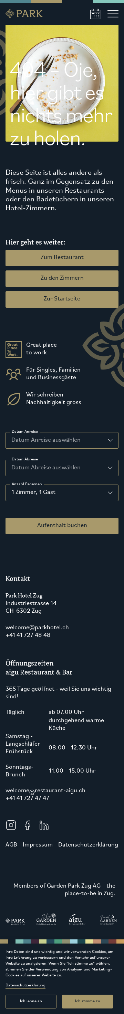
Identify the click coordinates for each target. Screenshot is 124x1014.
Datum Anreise (25, 432)
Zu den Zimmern (62, 278)
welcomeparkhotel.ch (37, 628)
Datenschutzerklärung (25, 985)
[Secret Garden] (108, 919)
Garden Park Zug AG (74, 886)
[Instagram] (11, 825)
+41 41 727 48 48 (28, 635)
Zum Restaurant (62, 258)
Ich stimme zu (87, 1001)
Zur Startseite (62, 299)
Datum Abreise (25, 459)
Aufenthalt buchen (62, 526)
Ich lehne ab (31, 1001)
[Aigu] (77, 919)
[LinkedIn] (44, 825)
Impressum (38, 845)
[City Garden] (46, 919)
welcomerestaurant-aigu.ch (45, 791)
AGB (11, 845)
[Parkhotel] (15, 919)
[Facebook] (27, 825)
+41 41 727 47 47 (27, 798)
